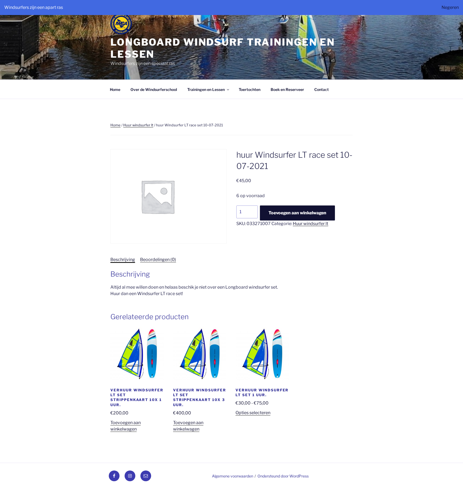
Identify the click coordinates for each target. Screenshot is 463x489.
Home (115, 89)
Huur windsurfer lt (138, 125)
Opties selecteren (253, 412)
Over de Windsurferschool (153, 89)
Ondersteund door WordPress (283, 476)
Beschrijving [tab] (122, 259)
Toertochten (249, 89)
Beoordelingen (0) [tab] (158, 259)
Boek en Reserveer (287, 89)
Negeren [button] (450, 7)
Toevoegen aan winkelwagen (297, 212)
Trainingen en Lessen (206, 89)
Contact (321, 89)
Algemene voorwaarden (232, 476)
